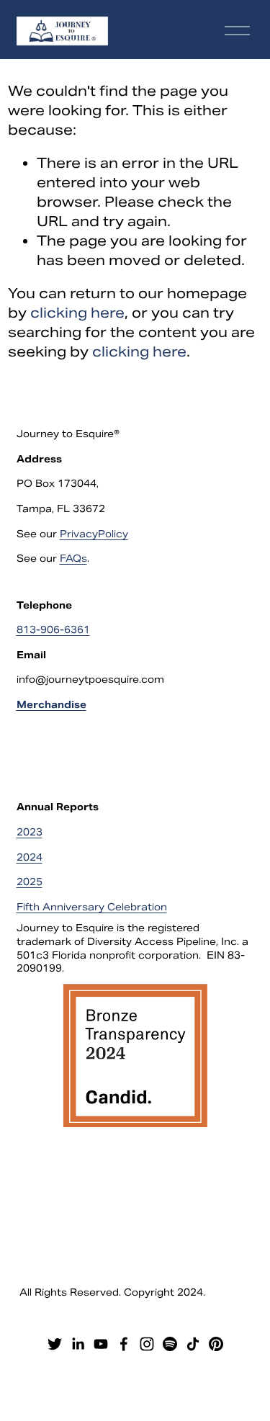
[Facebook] (124, 1344)
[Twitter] (55, 1344)
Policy (113, 534)
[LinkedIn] (78, 1344)
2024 (29, 857)
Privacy (79, 534)
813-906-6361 (53, 630)
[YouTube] (101, 1344)
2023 (29, 832)
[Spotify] (170, 1344)
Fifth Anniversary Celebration (92, 907)
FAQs (73, 558)
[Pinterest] (216, 1344)
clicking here (77, 312)
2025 (29, 882)
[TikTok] (193, 1344)
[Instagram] (147, 1344)
